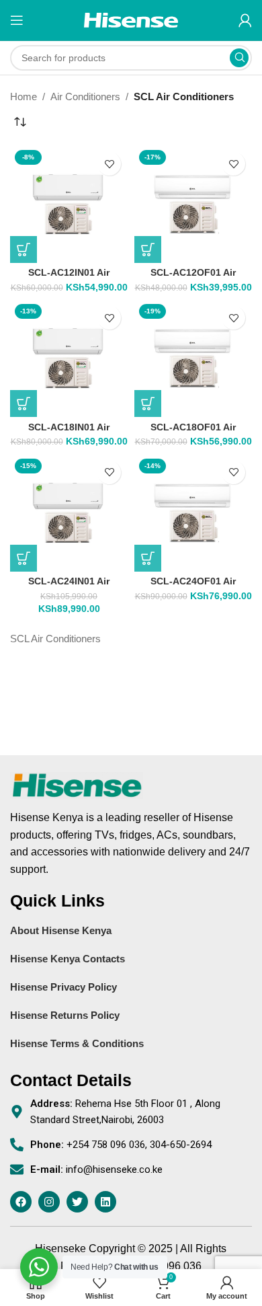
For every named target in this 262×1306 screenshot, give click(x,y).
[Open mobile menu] (16, 20)
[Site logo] (131, 19)
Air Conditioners (85, 96)
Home (23, 96)
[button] (23, 249)
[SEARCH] (239, 57)
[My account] (245, 20)
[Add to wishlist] (109, 164)
